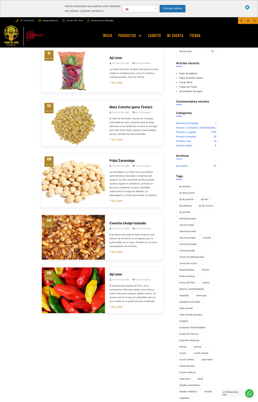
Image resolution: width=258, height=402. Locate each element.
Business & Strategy (187, 123)
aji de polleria (186, 199)
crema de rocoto (188, 263)
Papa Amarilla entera (191, 77)
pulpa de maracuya (189, 340)
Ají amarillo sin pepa (190, 91)
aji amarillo (185, 186)
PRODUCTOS (127, 35)
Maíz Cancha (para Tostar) (130, 107)
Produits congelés (186, 132)
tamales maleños (188, 391)
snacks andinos (187, 372)
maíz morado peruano (190, 314)
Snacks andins (184, 145)
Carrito (154, 35)
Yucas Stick (185, 82)
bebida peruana (187, 218)
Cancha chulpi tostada (127, 223)
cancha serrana (187, 237)
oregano (183, 321)
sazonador (207, 359)
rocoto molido (201, 353)
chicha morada (187, 250)
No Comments (143, 63)
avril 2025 (182, 165)
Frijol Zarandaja (122, 160)
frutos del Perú (187, 282)
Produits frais (183, 141)
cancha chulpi (186, 224)
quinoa (182, 346)
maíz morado (186, 308)
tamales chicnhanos (189, 385)
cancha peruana (187, 231)
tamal (200, 378)
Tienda (195, 35)
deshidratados (186, 269)
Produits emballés (186, 136)
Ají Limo (115, 58)
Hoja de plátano (188, 73)
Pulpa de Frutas (188, 86)
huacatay (184, 295)
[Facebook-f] (241, 20)
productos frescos (189, 333)
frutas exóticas (187, 276)
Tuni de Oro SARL (120, 63)
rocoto (182, 353)
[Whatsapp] (254, 20)
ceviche (207, 237)
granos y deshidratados (191, 289)
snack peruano (187, 365)
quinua (197, 346)
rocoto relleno (186, 359)
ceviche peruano (188, 244)
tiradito (208, 391)
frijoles (205, 269)
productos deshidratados (192, 327)
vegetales (184, 397)
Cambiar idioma (172, 8)
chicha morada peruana (191, 256)
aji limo (204, 199)
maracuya (201, 295)
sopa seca (184, 378)
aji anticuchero (187, 192)
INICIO (107, 35)
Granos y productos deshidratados (195, 127)
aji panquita (185, 205)
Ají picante (184, 212)
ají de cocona (206, 205)
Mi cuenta (175, 35)
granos (206, 282)
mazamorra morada (189, 301)
